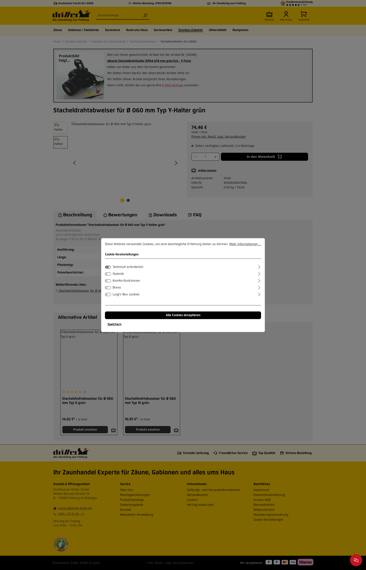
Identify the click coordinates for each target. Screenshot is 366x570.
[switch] (108, 273)
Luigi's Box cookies (126, 294)
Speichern (114, 324)
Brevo (117, 287)
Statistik (118, 273)
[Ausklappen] (259, 266)
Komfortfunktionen (126, 280)
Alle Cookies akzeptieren (183, 315)
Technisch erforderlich (128, 267)
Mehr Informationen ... (245, 244)
